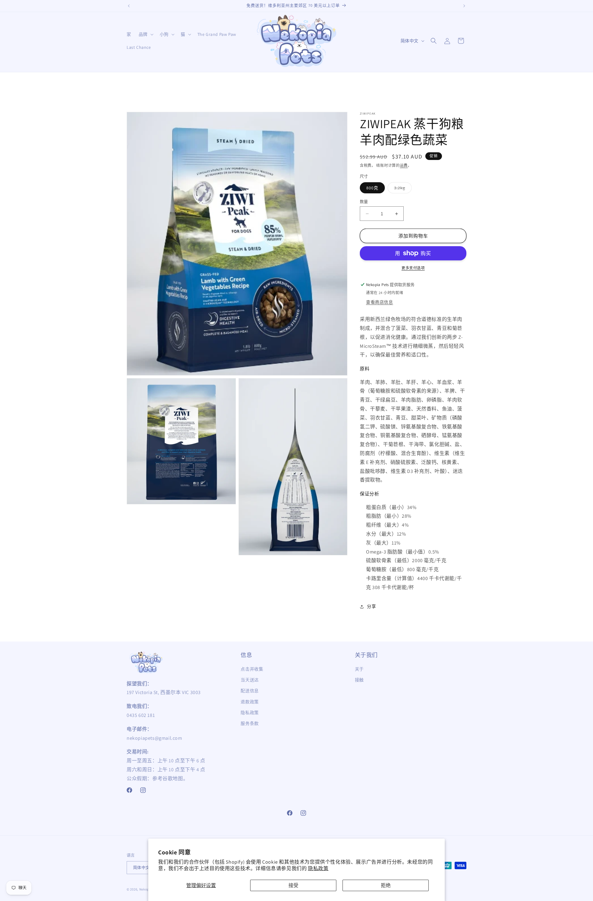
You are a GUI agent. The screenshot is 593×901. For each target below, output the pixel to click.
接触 (359, 680)
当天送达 (250, 680)
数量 (364, 201)
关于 (359, 669)
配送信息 (250, 690)
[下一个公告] (464, 6)
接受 (293, 885)
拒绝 (386, 885)
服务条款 (250, 723)
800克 (372, 188)
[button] (145, 34)
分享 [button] (371, 606)
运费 (404, 165)
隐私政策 (318, 868)
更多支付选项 (413, 268)
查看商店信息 (379, 302)
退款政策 (250, 702)
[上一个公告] (129, 6)
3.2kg (402, 189)
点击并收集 (252, 669)
